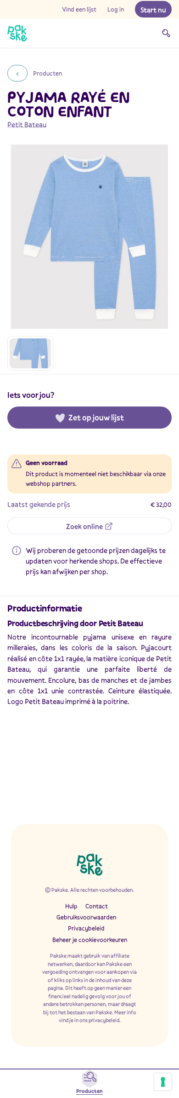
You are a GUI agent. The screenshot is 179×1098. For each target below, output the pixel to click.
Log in (115, 9)
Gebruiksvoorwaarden (86, 917)
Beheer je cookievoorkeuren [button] (89, 939)
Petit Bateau (26, 124)
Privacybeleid (86, 928)
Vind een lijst (79, 9)
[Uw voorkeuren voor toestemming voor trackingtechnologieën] (163, 1082)
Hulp (71, 906)
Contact (96, 906)
